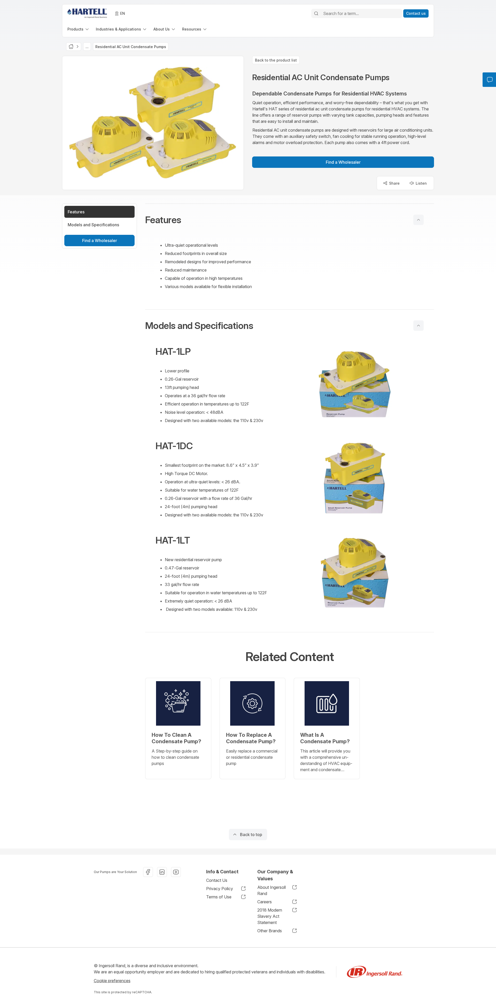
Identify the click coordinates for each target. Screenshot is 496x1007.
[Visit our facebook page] (148, 872)
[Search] (316, 13)
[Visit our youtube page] (176, 872)
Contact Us (216, 880)
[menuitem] (78, 29)
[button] (289, 220)
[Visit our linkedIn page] (162, 872)
